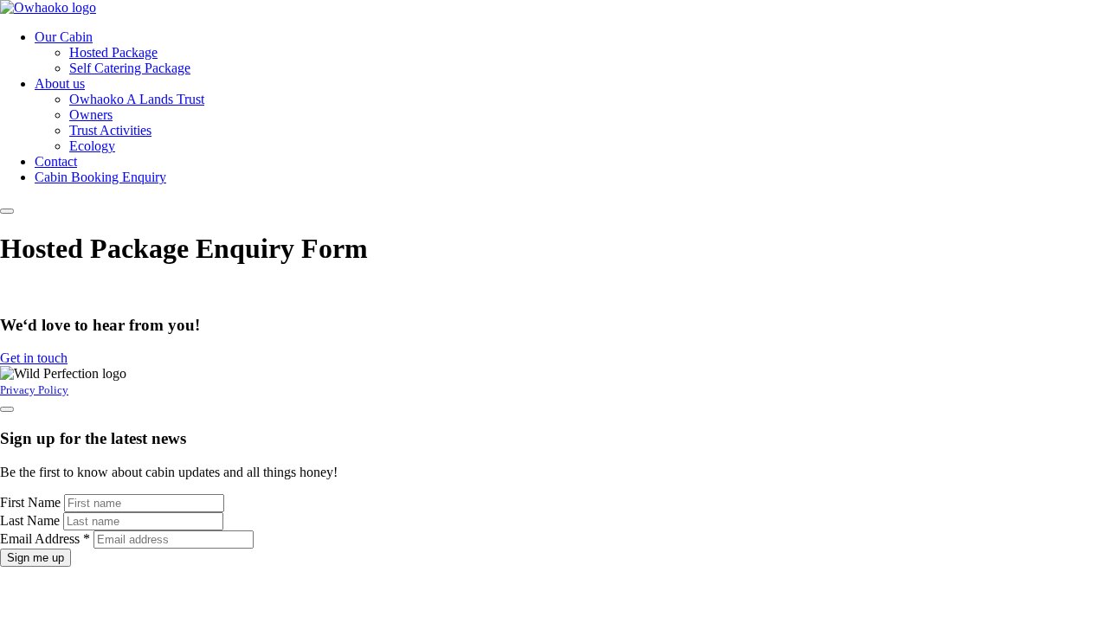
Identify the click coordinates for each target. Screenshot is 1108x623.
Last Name (31, 520)
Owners (91, 114)
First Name (32, 502)
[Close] (7, 409)
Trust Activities (110, 130)
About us (60, 83)
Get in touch (34, 357)
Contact (56, 161)
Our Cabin (64, 36)
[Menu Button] (7, 211)
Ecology (92, 145)
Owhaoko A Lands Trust (136, 99)
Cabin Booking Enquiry (100, 177)
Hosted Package (113, 52)
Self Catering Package (129, 68)
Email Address (45, 538)
